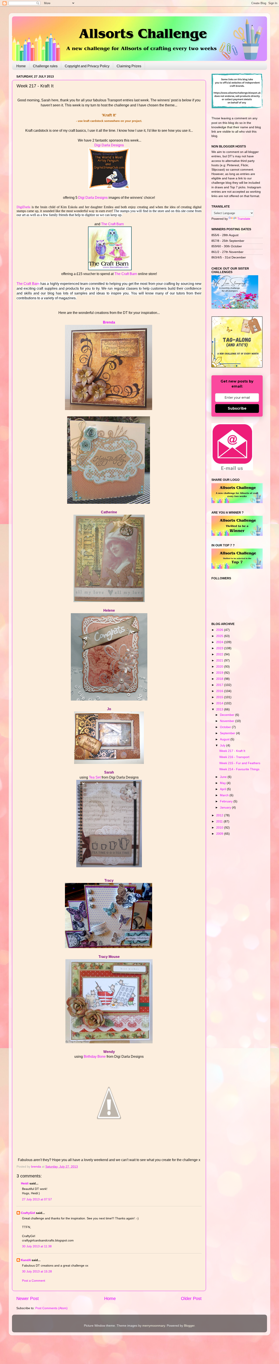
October (226, 727)
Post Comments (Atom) (51, 1308)
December (227, 715)
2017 (220, 685)
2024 (220, 642)
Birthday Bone (95, 1056)
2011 (220, 821)
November (227, 721)
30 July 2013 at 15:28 (37, 1271)
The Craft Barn (112, 224)
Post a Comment (33, 1280)
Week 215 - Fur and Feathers (239, 763)
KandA (26, 1260)
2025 (220, 636)
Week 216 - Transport (234, 757)
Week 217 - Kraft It (232, 751)
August (225, 739)
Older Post (191, 1298)
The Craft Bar (27, 284)
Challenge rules (45, 66)
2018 (220, 678)
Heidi (25, 1183)
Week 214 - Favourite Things (239, 769)
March (225, 795)
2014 (220, 703)
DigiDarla (23, 207)
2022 (220, 654)
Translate (243, 218)
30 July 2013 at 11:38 (37, 1246)
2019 (220, 672)
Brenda (109, 322)
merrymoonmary (153, 1325)
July (223, 745)
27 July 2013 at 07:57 (37, 1199)
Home (21, 66)
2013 (220, 709)
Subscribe (237, 408)
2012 (220, 815)
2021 (220, 660)
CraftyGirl (28, 1213)
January (226, 807)
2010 (220, 827)
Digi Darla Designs (109, 145)
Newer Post (27, 1298)
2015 (220, 697)
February (226, 801)
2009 (220, 833)
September (228, 733)
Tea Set (95, 777)
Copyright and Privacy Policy (87, 66)
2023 (220, 648)
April (223, 789)
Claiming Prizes (129, 66)
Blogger (189, 1325)
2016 (220, 691)
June (224, 777)
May (223, 783)
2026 (220, 630)
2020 (220, 666)
